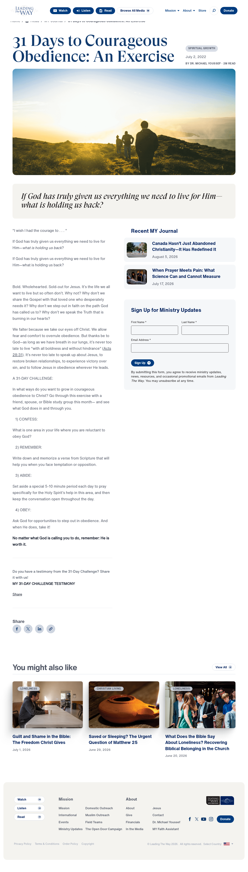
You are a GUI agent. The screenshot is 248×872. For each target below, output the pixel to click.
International (68, 815)
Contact (158, 815)
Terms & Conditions (47, 844)
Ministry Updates (71, 829)
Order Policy (70, 844)
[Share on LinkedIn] (39, 629)
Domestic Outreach (99, 808)
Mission (64, 808)
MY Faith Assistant (166, 829)
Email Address (141, 340)
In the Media (134, 829)
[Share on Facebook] (17, 629)
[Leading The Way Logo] (24, 10)
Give (129, 815)
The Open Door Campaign (103, 829)
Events (64, 822)
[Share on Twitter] (28, 629)
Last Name (189, 322)
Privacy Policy (22, 844)
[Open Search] (214, 10)
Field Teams (93, 822)
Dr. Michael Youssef (166, 822)
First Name (139, 322)
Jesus (157, 808)
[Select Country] (229, 844)
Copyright (88, 844)
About (130, 808)
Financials (133, 822)
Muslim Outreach (97, 815)
